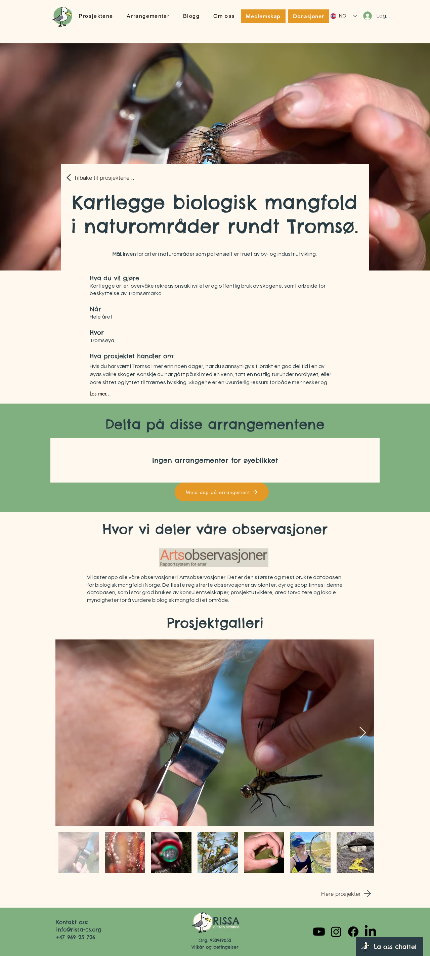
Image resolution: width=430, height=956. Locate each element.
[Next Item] (363, 733)
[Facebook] (353, 932)
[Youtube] (319, 932)
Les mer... (100, 393)
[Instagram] (336, 932)
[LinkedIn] (370, 932)
